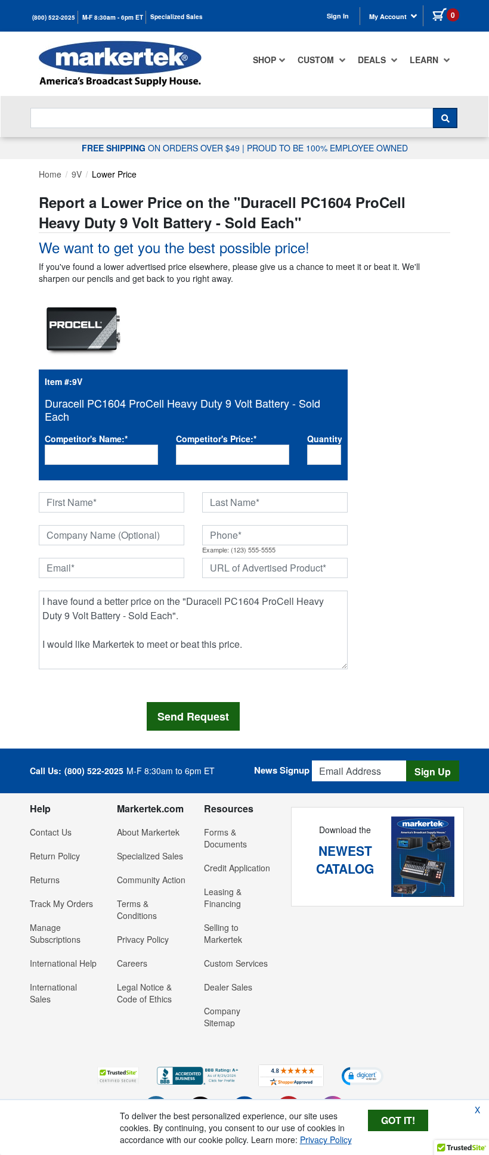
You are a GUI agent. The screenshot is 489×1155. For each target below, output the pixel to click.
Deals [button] (373, 60)
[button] (118, 1075)
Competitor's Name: (86, 439)
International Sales (53, 993)
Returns (45, 880)
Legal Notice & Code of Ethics (144, 993)
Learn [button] (425, 60)
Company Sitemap (222, 1017)
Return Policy (55, 856)
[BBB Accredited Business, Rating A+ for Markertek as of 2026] (198, 1075)
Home (50, 174)
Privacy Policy (143, 939)
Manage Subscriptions (55, 933)
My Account (388, 16)
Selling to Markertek (223, 933)
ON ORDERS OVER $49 (162, 148)
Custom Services (236, 963)
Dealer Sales (228, 987)
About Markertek (148, 832)
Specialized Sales (176, 17)
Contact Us (51, 832)
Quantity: (324, 439)
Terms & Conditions (137, 909)
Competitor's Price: (216, 439)
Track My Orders (61, 903)
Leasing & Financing (223, 897)
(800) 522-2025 (53, 17)
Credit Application (237, 868)
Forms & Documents (225, 838)
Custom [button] (317, 60)
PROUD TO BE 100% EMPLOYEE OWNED (327, 148)
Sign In (338, 15)
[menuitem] (269, 59)
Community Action (151, 880)
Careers (132, 963)
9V (77, 174)
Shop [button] (264, 60)
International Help (63, 963)
